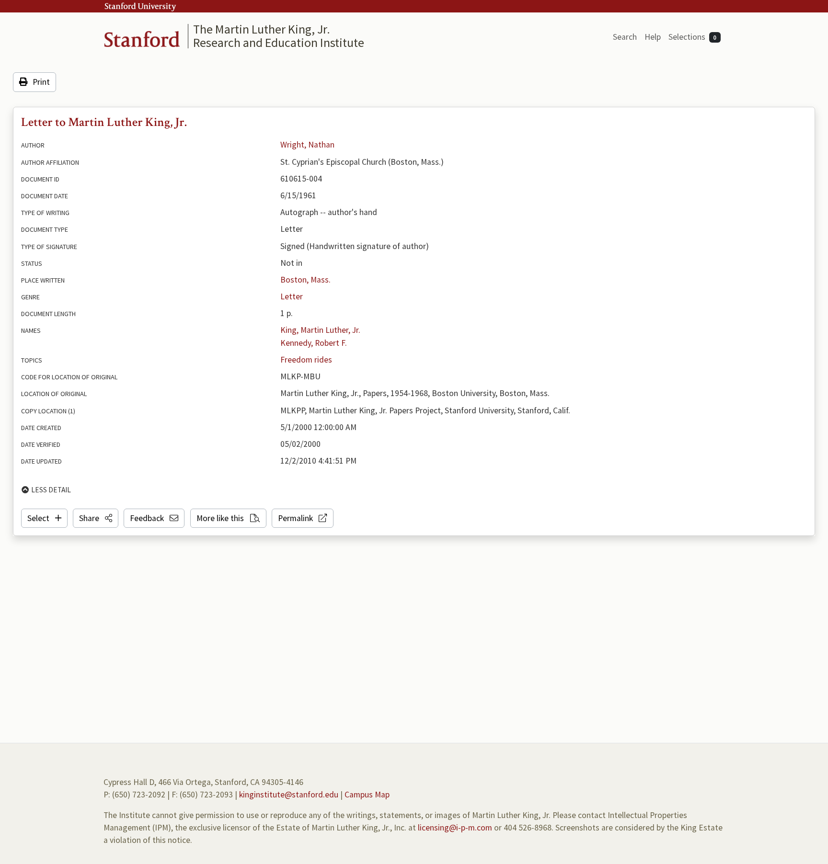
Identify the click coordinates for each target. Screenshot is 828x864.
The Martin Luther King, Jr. (261, 29)
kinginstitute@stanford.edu (288, 794)
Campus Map (367, 794)
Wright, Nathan (307, 144)
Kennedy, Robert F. (313, 343)
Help (652, 37)
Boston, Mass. (305, 279)
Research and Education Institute (278, 42)
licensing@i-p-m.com (455, 827)
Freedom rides (306, 359)
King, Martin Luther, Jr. (320, 330)
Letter (291, 296)
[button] (95, 518)
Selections (692, 37)
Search (625, 37)
